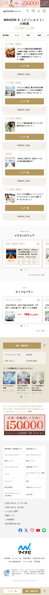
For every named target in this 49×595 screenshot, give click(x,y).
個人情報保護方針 (15, 561)
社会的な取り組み (39, 558)
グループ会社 (27, 561)
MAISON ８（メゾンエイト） (16, 411)
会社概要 (7, 558)
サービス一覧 (16, 558)
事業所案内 (27, 558)
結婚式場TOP (24, 406)
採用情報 (37, 561)
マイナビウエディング (10, 406)
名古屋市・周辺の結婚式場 (15, 409)
